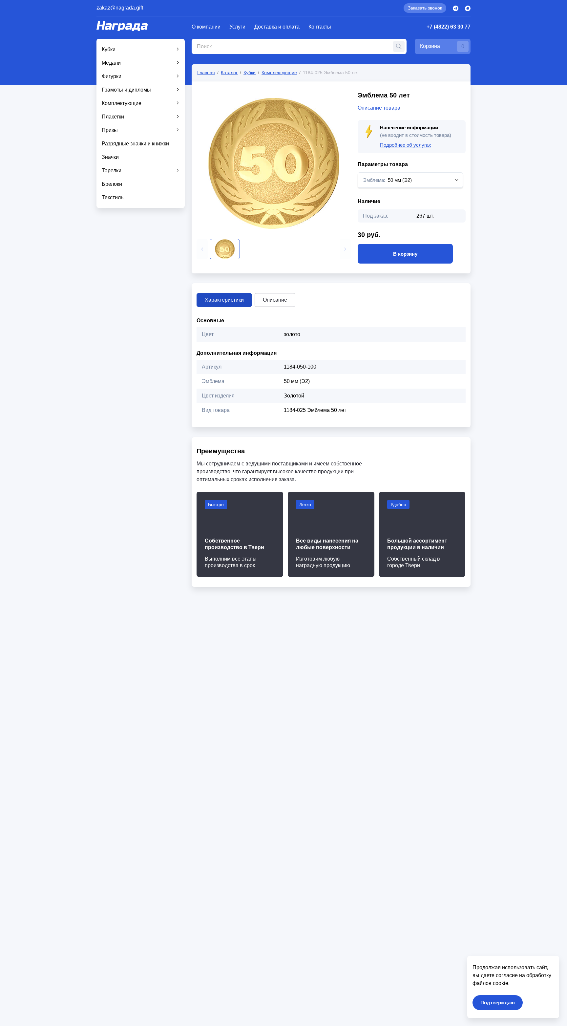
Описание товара (379, 108)
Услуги (237, 27)
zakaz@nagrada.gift (119, 8)
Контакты (319, 27)
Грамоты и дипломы (126, 90)
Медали (111, 63)
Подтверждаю (497, 1002)
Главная (206, 72)
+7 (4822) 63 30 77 (449, 27)
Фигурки (111, 76)
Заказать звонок (425, 8)
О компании (206, 27)
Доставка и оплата (277, 27)
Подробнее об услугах (405, 145)
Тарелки (111, 170)
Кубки (109, 49)
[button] (202, 249)
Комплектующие (121, 103)
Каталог (229, 72)
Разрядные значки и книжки (135, 143)
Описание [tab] (275, 300)
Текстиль (112, 197)
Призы (110, 130)
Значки (110, 157)
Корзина (442, 46)
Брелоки (112, 184)
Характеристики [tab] (224, 300)
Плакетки (113, 116)
